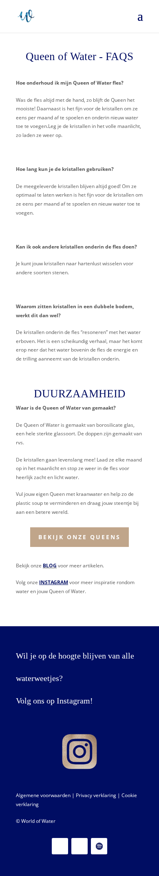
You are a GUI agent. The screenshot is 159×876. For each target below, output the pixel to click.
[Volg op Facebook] (79, 846)
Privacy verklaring (96, 795)
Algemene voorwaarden (43, 795)
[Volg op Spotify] (99, 846)
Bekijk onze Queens (79, 537)
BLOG (50, 565)
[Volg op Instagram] (60, 846)
